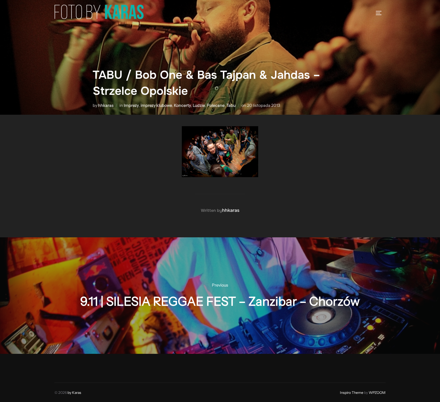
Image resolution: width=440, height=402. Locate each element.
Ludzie (199, 105)
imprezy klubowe (156, 105)
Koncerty (182, 105)
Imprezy (131, 105)
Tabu (231, 105)
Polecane (216, 105)
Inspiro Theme (351, 392)
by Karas (74, 392)
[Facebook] (60, 367)
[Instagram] (71, 367)
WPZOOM (377, 392)
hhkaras (106, 105)
